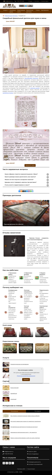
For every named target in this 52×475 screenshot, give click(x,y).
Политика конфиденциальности (26, 376)
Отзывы (30, 1)
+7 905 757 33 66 (20, 1)
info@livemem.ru (9, 1)
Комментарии (44, 1)
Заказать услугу (30, 23)
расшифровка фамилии (31, 78)
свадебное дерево (8, 93)
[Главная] (3, 15)
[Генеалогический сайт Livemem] (9, 5)
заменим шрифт (35, 88)
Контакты (36, 1)
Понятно (26, 379)
